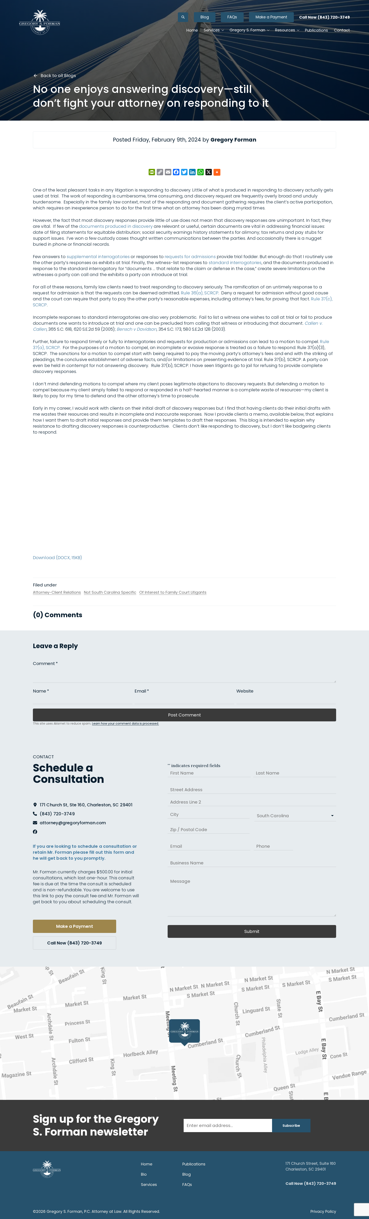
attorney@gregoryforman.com (73, 823)
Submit (251, 931)
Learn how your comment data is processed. (125, 723)
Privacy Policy (323, 1211)
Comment (45, 663)
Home (192, 30)
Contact (342, 30)
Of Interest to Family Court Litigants (172, 592)
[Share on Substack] (217, 172)
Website (244, 691)
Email (142, 691)
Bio (144, 1174)
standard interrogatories (235, 263)
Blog (205, 17)
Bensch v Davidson (137, 329)
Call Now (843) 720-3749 (324, 17)
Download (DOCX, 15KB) (57, 558)
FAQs (232, 17)
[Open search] (183, 17)
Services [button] (212, 30)
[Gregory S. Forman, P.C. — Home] (39, 22)
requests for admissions (190, 257)
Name (41, 691)
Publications (316, 30)
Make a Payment (271, 17)
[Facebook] (35, 832)
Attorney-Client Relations (57, 592)
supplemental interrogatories (98, 257)
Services (149, 1184)
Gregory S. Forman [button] (247, 30)
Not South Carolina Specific (110, 592)
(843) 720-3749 (57, 814)
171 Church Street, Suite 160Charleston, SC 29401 (311, 1166)
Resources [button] (285, 30)
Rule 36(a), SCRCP (199, 293)
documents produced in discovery (116, 226)
